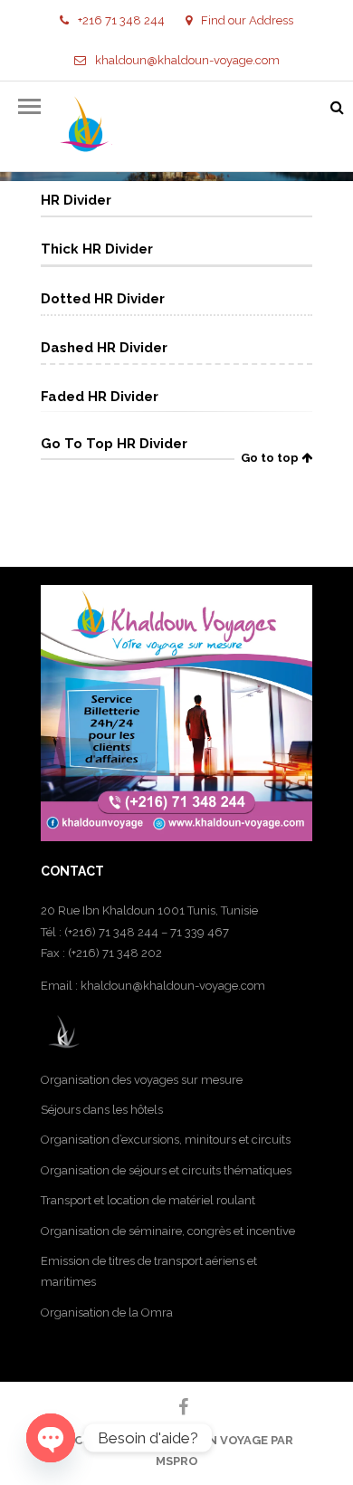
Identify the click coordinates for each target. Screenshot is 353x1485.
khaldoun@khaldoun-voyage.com (187, 60)
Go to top (271, 458)
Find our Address (247, 20)
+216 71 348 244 (121, 20)
